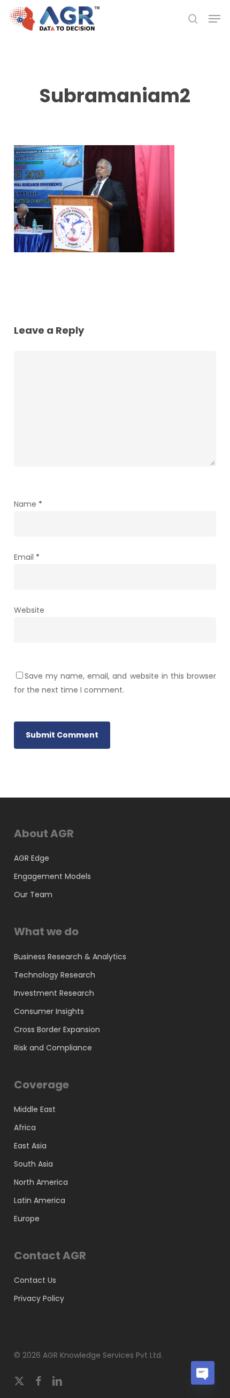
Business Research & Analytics (70, 956)
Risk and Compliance (53, 1047)
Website (29, 610)
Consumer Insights (49, 1011)
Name (28, 504)
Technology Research (54, 974)
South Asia (33, 1164)
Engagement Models (52, 876)
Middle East (35, 1109)
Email (27, 557)
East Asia (30, 1145)
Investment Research (54, 993)
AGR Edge (31, 858)
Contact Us (35, 1280)
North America (41, 1182)
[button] (214, 18)
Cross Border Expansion (57, 1029)
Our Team (33, 894)
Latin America (39, 1200)
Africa (25, 1127)
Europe (27, 1218)
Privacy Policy (39, 1298)
